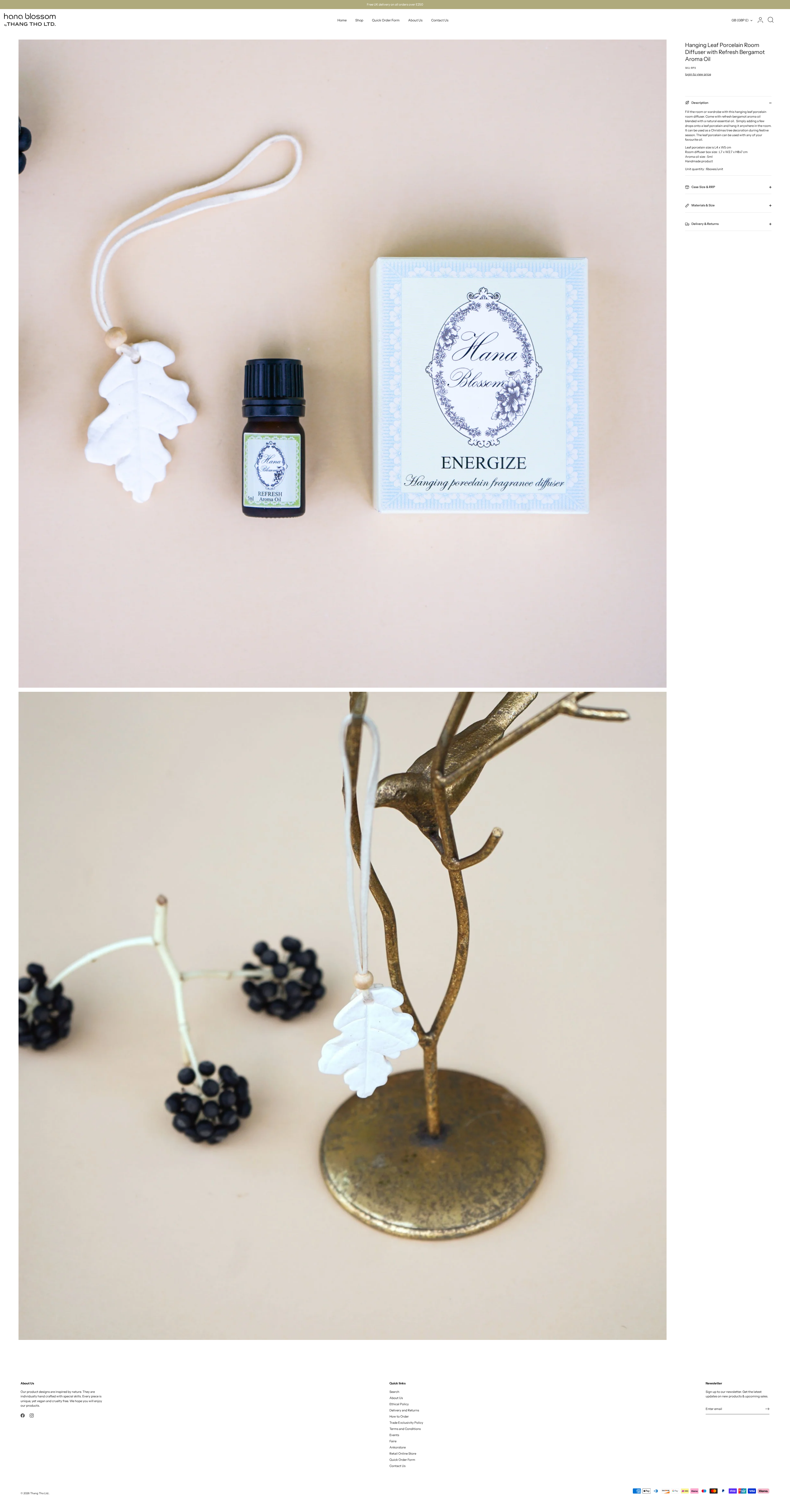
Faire (392, 1441)
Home (342, 20)
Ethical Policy (399, 1404)
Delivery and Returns (404, 1410)
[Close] (779, 1440)
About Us (415, 20)
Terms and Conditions (405, 1429)
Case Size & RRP (703, 187)
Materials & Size (703, 205)
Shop (359, 20)
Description (699, 103)
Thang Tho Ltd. (39, 1493)
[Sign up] (767, 1409)
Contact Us (439, 20)
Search (394, 1392)
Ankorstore (397, 1447)
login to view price (698, 74)
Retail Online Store (402, 1453)
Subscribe (739, 1492)
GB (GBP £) (740, 20)
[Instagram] (32, 1415)
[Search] (770, 20)
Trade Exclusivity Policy (406, 1423)
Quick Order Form (386, 20)
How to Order (399, 1416)
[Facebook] (23, 1415)
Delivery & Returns (705, 224)
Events (394, 1435)
